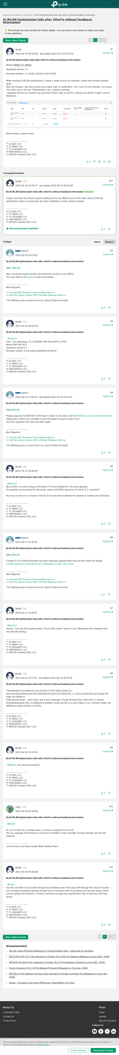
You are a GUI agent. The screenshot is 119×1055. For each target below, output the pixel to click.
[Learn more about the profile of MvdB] (10, 51)
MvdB (18, 49)
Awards (102, 1016)
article (31, 277)
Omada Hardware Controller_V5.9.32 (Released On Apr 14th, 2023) (40, 563)
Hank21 (25, 250)
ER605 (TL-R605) (22, 65)
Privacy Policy (9, 1020)
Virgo (18, 807)
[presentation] (10, 51)
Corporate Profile (11, 1012)
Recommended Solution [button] (23, 228)
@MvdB (16, 267)
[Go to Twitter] (107, 1031)
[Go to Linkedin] (113, 1031)
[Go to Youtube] (94, 1031)
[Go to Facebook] (100, 1031)
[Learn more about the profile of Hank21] (10, 252)
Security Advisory (107, 1020)
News (101, 1012)
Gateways (27, 15)
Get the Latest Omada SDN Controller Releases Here (36, 295)
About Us (8, 1007)
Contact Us (8, 1016)
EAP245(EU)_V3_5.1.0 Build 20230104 (92, 415)
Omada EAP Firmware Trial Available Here (30, 292)
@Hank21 (12, 338)
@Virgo (11, 884)
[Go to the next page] (105, 40)
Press (102, 1007)
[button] (5, 4)
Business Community (12, 15)
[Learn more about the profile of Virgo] (10, 808)
